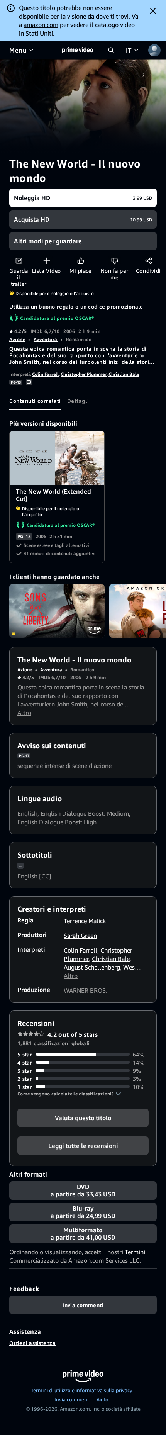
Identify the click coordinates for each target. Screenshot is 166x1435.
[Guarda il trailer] (18, 260)
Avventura (46, 339)
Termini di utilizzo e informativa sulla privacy (81, 1390)
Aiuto (102, 1399)
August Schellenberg (92, 967)
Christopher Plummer (84, 374)
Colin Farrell (45, 374)
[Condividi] (148, 260)
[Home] (77, 50)
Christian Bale (123, 374)
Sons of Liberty (57, 611)
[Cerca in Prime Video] (111, 50)
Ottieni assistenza (32, 1343)
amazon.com (41, 25)
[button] (69, 1094)
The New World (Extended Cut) (57, 458)
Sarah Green (80, 935)
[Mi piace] (80, 260)
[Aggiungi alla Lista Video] (46, 260)
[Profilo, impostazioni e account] (154, 50)
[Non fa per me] (114, 260)
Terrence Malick (85, 921)
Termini (135, 1252)
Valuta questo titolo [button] (83, 1117)
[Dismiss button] (153, 10)
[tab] (35, 400)
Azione (17, 339)
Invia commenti (72, 1399)
